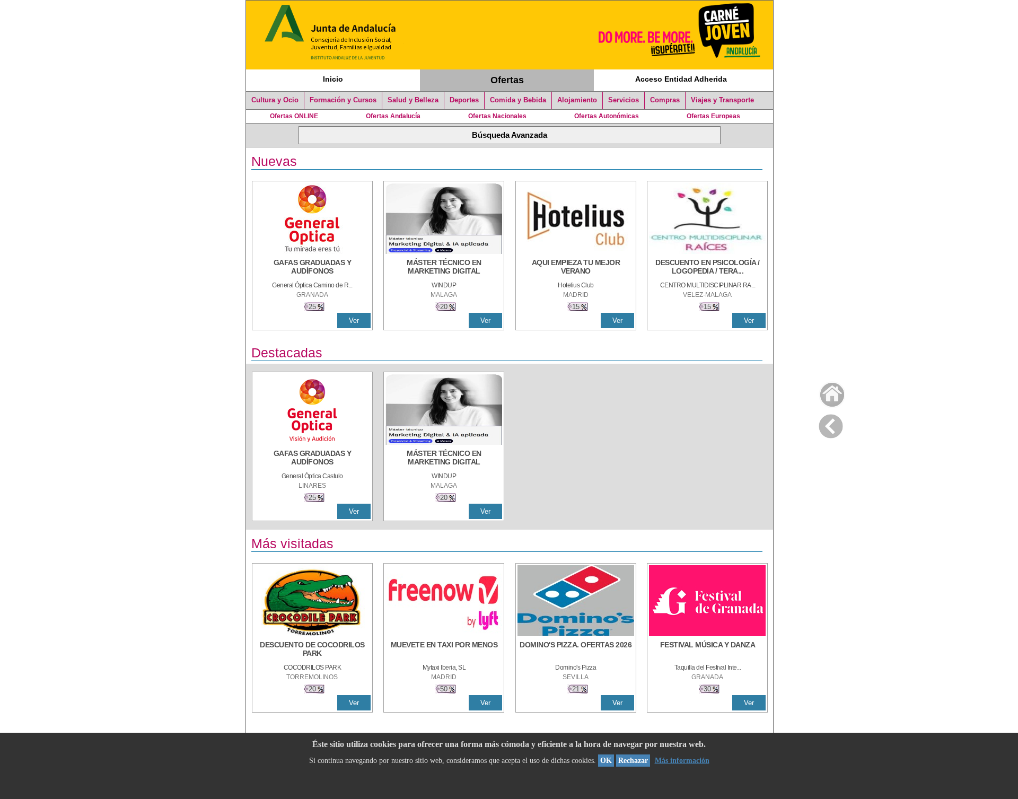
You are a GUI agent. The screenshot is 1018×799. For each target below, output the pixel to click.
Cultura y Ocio (275, 100)
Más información (682, 761)
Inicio (333, 79)
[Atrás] (830, 424)
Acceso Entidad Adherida (681, 79)
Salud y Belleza (413, 100)
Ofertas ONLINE (294, 116)
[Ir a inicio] (825, 392)
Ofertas (507, 80)
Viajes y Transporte (722, 100)
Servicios (623, 100)
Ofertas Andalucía (393, 116)
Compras (665, 100)
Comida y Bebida (518, 100)
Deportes (464, 100)
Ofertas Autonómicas (606, 116)
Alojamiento (577, 100)
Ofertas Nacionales (497, 116)
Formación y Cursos (343, 100)
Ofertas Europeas (713, 116)
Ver (354, 320)
